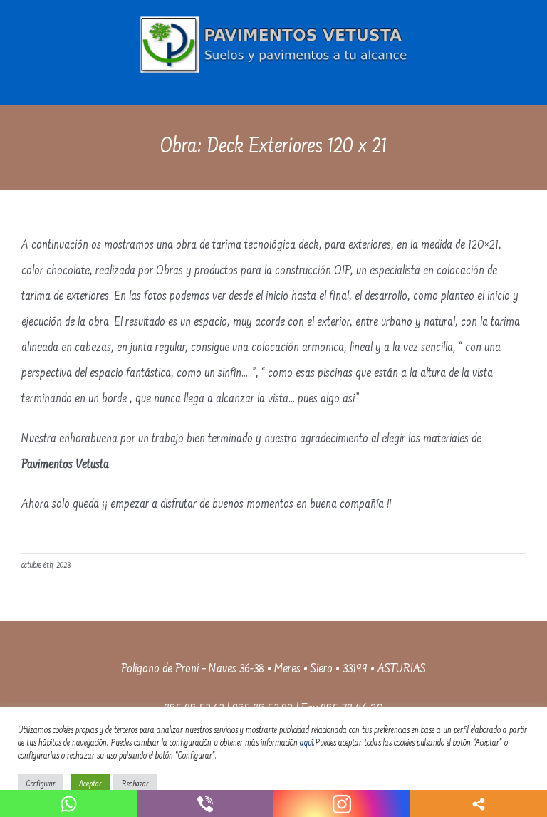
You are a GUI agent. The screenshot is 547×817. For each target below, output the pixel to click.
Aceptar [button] (90, 784)
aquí (306, 744)
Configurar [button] (40, 784)
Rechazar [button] (135, 784)
